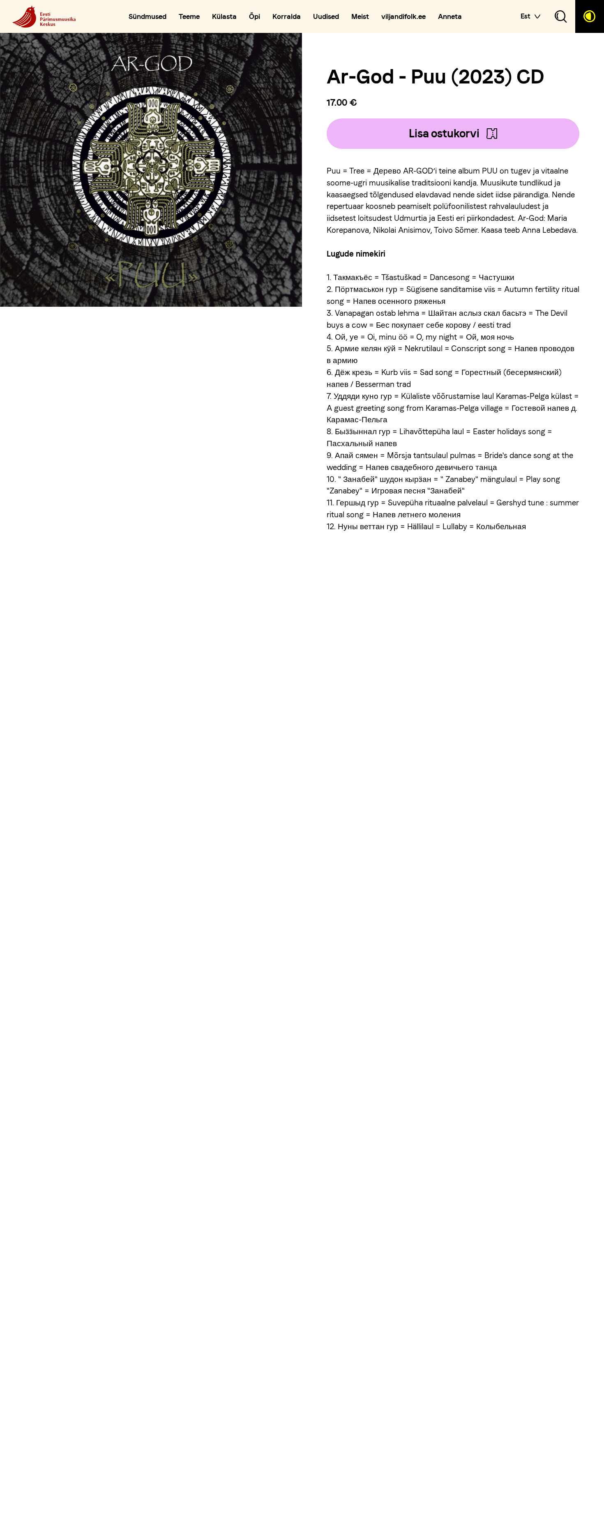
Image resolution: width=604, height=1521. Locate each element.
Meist (360, 16)
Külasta (224, 16)
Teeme (189, 16)
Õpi (254, 16)
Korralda (286, 16)
